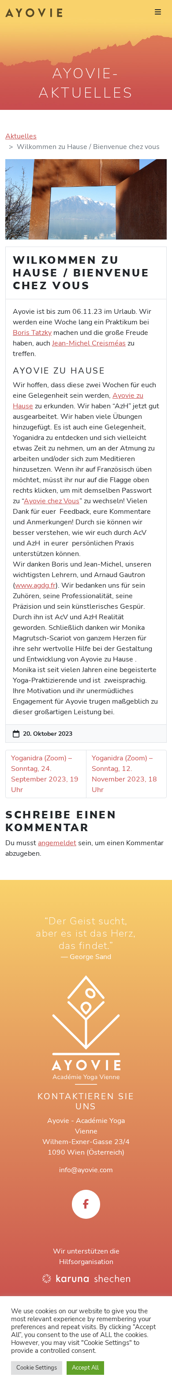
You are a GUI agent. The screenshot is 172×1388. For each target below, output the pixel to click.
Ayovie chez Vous (51, 501)
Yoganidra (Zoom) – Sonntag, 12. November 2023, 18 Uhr (124, 774)
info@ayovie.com (86, 1170)
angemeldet (57, 843)
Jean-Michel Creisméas (89, 343)
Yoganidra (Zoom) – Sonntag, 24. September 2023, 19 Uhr (45, 774)
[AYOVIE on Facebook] (86, 1204)
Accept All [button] (85, 1368)
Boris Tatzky (32, 333)
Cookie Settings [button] (36, 1368)
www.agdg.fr (35, 585)
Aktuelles (21, 136)
